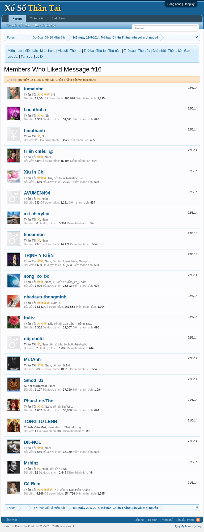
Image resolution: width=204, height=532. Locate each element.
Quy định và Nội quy (188, 526)
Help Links (59, 18)
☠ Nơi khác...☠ (73, 178)
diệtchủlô (34, 338)
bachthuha (35, 109)
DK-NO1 (32, 442)
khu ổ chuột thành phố (72, 344)
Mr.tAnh (32, 359)
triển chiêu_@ (38, 151)
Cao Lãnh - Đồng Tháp (77, 323)
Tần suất (27, 56)
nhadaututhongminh (45, 296)
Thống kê (175, 51)
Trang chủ (166, 519)
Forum (17, 18)
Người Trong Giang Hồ (76, 261)
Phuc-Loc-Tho (38, 400)
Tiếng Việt (10, 519)
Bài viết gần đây (45, 25)
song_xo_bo (36, 276)
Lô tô (39, 56)
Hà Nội (66, 365)
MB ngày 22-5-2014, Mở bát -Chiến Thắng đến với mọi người (57, 79)
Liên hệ (139, 519)
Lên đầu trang (185, 519)
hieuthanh (34, 130)
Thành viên (37, 18)
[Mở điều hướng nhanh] (196, 37)
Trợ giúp (151, 519)
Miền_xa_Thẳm (76, 282)
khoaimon (34, 234)
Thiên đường (72, 427)
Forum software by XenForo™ (39, 526)
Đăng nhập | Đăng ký (181, 4)
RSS (198, 520)
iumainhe (33, 88)
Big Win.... (68, 406)
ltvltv (29, 317)
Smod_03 (33, 380)
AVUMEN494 (37, 193)
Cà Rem (32, 483)
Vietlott (63, 51)
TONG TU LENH (40, 421)
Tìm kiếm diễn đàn (18, 25)
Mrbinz (31, 463)
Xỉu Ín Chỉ (34, 172)
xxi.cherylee (36, 213)
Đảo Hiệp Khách (79, 489)
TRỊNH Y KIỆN (39, 255)
